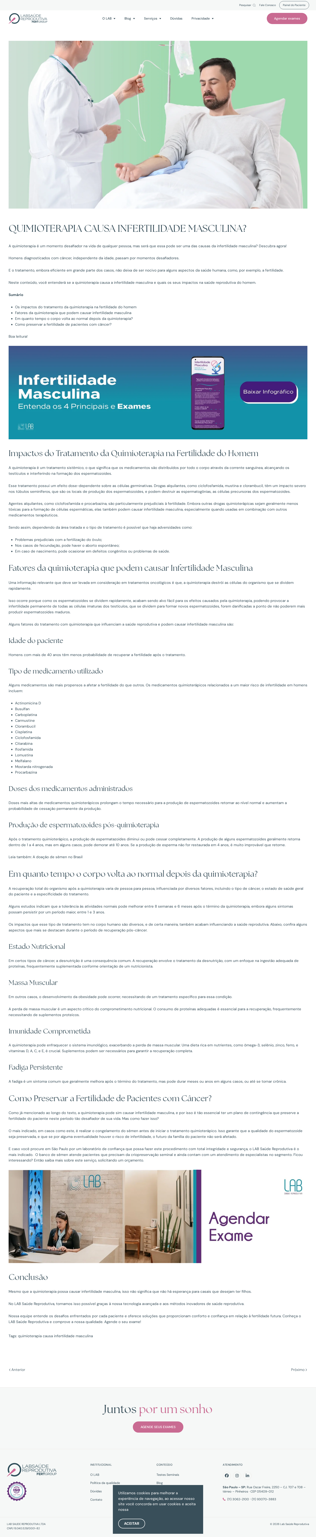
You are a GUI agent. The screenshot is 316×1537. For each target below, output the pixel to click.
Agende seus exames (158, 1427)
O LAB (94, 1475)
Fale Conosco (267, 5)
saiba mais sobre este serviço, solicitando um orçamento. (94, 1160)
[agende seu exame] (158, 1216)
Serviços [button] (150, 18)
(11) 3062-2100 (238, 1499)
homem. (249, 282)
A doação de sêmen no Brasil (58, 857)
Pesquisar (245, 5)
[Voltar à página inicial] (28, 18)
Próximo (298, 1369)
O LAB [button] (107, 18)
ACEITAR (131, 1523)
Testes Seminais (167, 1475)
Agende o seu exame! (122, 1321)
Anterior (18, 1369)
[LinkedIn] (247, 1476)
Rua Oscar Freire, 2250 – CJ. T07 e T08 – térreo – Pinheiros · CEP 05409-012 (264, 1489)
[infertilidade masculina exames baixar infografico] (158, 392)
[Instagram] (237, 1476)
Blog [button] (127, 18)
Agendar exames (287, 18)
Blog (159, 1483)
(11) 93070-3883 (264, 1499)
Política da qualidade (105, 1483)
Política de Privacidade (149, 1509)
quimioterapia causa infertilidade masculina (55, 1336)
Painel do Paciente (294, 5)
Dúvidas (176, 18)
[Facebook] (227, 1476)
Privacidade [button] (201, 18)
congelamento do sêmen (116, 1130)
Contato (96, 1500)
